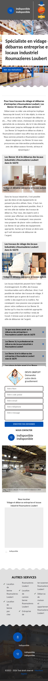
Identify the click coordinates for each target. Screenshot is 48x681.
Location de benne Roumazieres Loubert (10, 590)
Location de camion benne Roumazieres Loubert (25, 599)
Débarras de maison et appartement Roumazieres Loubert (41, 603)
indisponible (23, 9)
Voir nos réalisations (12, 70)
